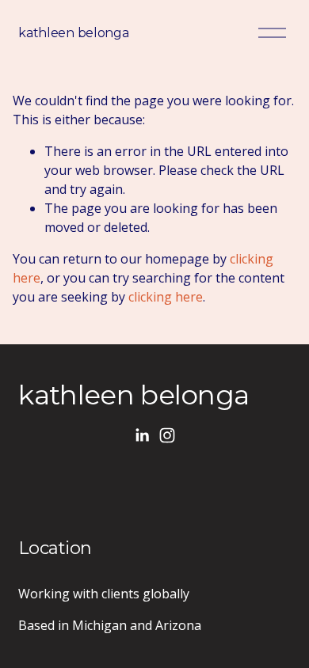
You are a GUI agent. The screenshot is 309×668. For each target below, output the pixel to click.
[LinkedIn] (142, 435)
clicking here (165, 297)
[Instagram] (167, 435)
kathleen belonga (73, 32)
